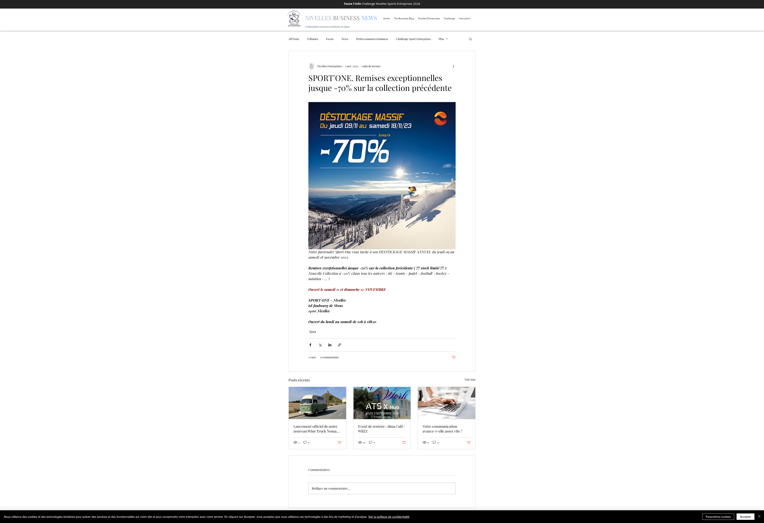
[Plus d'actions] (453, 66)
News (344, 39)
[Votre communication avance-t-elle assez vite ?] (446, 403)
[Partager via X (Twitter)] (320, 345)
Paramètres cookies (718, 517)
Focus (329, 39)
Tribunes (312, 39)
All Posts (293, 39)
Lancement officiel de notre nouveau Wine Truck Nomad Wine (315, 428)
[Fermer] (759, 516)
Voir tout (470, 379)
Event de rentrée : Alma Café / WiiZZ (381, 428)
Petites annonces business (372, 39)
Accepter (745, 517)
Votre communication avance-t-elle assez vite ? (442, 428)
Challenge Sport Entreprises (413, 39)
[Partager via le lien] (339, 345)
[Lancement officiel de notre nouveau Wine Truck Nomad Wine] (317, 403)
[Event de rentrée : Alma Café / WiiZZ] (382, 403)
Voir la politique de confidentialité (388, 517)
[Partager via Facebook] (310, 345)
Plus (441, 39)
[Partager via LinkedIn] (330, 345)
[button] (470, 38)
